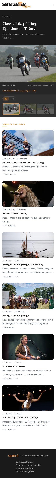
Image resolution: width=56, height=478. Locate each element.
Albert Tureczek (15, 34)
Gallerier (6, 16)
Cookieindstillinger (24, 462)
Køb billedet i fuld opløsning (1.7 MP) (19, 90)
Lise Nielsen (9, 327)
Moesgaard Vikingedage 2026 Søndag (22, 264)
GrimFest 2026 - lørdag (14, 213)
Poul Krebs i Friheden (14, 366)
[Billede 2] (28, 109)
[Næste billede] (52, 63)
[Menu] (52, 5)
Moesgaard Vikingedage (15, 315)
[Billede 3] (45, 109)
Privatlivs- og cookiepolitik (28, 465)
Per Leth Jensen (11, 276)
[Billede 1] (11, 109)
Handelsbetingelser (25, 471)
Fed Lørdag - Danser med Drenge (20, 417)
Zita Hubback (9, 174)
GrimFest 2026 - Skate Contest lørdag (23, 162)
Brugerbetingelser (24, 468)
